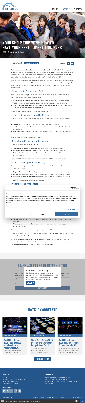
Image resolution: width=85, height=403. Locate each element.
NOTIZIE (66, 9)
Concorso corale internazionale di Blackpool (58, 377)
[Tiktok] (15, 391)
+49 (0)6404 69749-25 (11, 381)
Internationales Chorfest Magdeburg (56, 379)
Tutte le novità (42, 359)
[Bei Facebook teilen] (68, 63)
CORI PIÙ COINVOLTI (36, 401)
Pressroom (35, 397)
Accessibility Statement (76, 397)
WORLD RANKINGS (24, 401)
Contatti (42, 397)
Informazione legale (52, 397)
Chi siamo (78, 9)
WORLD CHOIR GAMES (11, 401)
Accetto (30, 282)
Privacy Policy (63, 397)
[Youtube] (19, 391)
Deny (42, 214)
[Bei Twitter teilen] (72, 63)
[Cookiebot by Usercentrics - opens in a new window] (71, 188)
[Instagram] (8, 391)
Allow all (66, 214)
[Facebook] (11, 391)
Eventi (55, 9)
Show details (71, 209)
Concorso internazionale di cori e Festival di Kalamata (61, 381)
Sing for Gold (49, 383)
